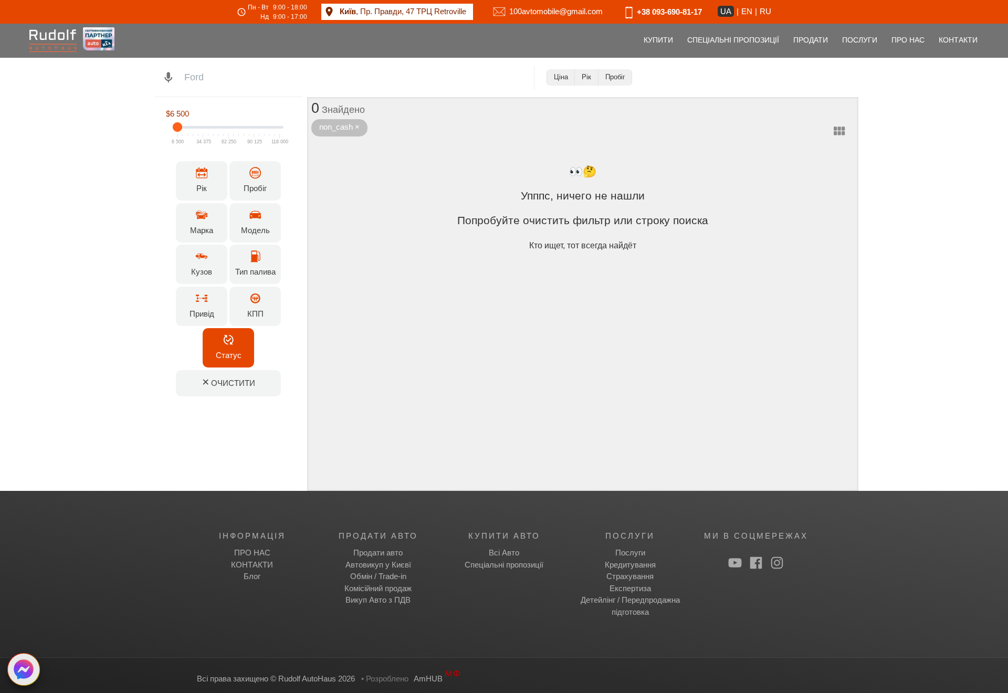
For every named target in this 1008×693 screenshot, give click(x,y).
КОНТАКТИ (958, 40)
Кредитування (630, 564)
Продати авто (378, 552)
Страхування (630, 576)
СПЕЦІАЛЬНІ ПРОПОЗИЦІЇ (733, 40)
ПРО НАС (908, 40)
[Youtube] (735, 563)
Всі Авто (504, 552)
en (746, 11)
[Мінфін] (452, 678)
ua (725, 11)
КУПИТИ (658, 40)
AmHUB (428, 678)
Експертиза (630, 588)
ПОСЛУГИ (859, 40)
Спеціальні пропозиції (504, 564)
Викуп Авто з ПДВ (378, 599)
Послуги (630, 552)
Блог (252, 576)
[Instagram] (777, 563)
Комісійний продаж (378, 588)
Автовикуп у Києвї (378, 564)
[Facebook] (756, 563)
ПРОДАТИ (810, 40)
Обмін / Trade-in (378, 576)
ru (765, 11)
